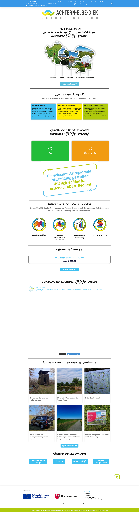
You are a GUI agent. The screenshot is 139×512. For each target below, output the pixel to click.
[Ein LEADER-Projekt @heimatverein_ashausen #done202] (80, 310)
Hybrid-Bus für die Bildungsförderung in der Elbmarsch (39, 437)
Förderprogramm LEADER (65, 2)
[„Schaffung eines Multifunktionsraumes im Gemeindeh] (100, 322)
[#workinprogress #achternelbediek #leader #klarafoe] (80, 299)
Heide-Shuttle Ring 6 (92, 398)
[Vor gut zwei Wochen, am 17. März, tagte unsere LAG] (59, 334)
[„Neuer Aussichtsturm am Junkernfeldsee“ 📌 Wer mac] (39, 322)
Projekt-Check (99, 2)
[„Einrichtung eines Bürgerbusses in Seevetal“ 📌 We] (39, 346)
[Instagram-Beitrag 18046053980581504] (39, 310)
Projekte (75, 4)
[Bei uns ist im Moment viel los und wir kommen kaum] (39, 334)
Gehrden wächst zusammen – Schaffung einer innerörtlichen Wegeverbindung (68, 437)
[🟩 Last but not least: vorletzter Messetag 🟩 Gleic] (80, 346)
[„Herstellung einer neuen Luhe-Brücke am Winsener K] (59, 322)
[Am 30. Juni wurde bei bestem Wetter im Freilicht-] (59, 299)
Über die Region (84, 4)
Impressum (56, 504)
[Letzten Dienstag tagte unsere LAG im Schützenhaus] (100, 299)
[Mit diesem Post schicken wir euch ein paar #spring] (80, 322)
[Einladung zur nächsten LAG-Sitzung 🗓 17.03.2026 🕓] (100, 334)
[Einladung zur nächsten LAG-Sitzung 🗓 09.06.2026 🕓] (100, 310)
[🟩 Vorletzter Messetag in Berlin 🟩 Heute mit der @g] (100, 346)
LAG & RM (89, 2)
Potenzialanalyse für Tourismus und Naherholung (97, 436)
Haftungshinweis (66, 504)
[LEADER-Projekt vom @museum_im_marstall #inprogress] (59, 310)
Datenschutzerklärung (80, 504)
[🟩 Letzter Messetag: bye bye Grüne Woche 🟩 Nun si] (59, 346)
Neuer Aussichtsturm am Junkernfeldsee (39, 399)
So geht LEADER (79, 2)
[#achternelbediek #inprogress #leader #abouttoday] (39, 299)
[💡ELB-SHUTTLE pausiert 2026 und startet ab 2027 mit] (80, 334)
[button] (112, 3)
